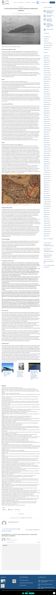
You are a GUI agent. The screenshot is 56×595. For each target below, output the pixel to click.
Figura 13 (26, 358)
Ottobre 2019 (46, 229)
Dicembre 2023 (47, 123)
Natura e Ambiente (47, 42)
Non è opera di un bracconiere (50, 16)
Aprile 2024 (46, 115)
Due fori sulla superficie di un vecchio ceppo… (50, 20)
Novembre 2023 (47, 125)
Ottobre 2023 (46, 127)
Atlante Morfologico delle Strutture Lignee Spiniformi (50, 11)
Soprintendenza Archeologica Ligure (26, 582)
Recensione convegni (48, 45)
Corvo (20, 160)
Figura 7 (15, 313)
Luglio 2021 (46, 184)
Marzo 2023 (46, 142)
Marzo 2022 (46, 167)
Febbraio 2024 (46, 119)
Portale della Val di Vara (23, 580)
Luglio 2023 (46, 134)
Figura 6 (23, 268)
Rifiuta (26, 593)
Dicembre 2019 (47, 225)
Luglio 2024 (46, 108)
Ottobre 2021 (46, 178)
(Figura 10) (11, 332)
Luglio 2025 (46, 83)
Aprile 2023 (46, 140)
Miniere (45, 40)
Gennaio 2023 (46, 146)
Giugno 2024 (46, 110)
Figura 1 (3, 61)
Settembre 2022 (47, 155)
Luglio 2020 (46, 210)
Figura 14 (14, 360)
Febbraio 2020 (46, 220)
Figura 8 (30, 325)
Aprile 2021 (46, 191)
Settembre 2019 (47, 231)
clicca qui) (15, 243)
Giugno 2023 (46, 136)
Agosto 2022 (46, 157)
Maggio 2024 (46, 112)
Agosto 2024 (46, 106)
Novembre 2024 (47, 100)
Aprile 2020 (46, 216)
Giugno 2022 (46, 161)
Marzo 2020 (46, 218)
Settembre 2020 (47, 206)
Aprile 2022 (46, 165)
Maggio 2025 (46, 87)
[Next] (40, 374)
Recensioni (28, 2)
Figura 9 (31, 326)
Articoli (15, 2)
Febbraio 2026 (46, 68)
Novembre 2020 (47, 201)
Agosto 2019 (46, 233)
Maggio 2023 (46, 138)
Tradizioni (46, 49)
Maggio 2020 (46, 214)
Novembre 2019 (47, 227)
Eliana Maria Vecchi (27, 13)
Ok (23, 593)
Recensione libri (47, 47)
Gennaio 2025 (46, 95)
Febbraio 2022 (46, 170)
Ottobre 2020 (46, 203)
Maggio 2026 (46, 62)
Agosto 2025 (46, 81)
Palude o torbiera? (50, 29)
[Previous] (1, 374)
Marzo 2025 (46, 91)
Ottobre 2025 (46, 76)
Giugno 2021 (46, 186)
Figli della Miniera (22, 585)
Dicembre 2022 (47, 148)
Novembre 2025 (47, 74)
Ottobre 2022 (46, 153)
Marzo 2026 (46, 66)
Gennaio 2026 (46, 70)
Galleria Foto (21, 2)
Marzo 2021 (46, 193)
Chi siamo (33, 2)
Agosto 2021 (46, 182)
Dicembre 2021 (47, 174)
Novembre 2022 (47, 151)
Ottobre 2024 (46, 102)
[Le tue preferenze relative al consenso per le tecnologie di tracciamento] (54, 593)
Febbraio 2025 (46, 93)
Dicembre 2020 (47, 199)
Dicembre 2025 (47, 72)
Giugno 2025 (46, 85)
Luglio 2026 (46, 57)
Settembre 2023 (47, 129)
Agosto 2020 (46, 208)
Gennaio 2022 (46, 172)
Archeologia (22, 517)
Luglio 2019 (46, 235)
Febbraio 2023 (46, 144)
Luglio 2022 (46, 159)
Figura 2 (15, 88)
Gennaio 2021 (46, 197)
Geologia (45, 38)
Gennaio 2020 (46, 223)
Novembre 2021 (47, 176)
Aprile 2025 (46, 89)
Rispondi (38, 542)
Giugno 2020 (46, 212)
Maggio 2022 (46, 163)
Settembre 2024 (47, 104)
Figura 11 (18, 333)
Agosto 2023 (46, 131)
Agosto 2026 (46, 55)
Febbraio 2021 (46, 195)
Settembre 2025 (47, 79)
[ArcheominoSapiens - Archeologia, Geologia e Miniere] (6, 2)
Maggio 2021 (46, 189)
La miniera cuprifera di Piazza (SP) (49, 261)
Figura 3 (16, 127)
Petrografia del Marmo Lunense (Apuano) (48, 256)
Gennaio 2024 (46, 121)
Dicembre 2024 (47, 98)
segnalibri (30, 517)
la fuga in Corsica (37, 106)
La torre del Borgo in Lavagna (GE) (32, 529)
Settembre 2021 (47, 180)
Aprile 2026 (46, 64)
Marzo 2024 (46, 117)
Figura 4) (30, 135)
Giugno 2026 (46, 60)
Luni (25, 152)
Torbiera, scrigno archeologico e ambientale (49, 245)
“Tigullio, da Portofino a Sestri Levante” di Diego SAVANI (50, 25)
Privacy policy (31, 593)
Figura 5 (11, 248)
